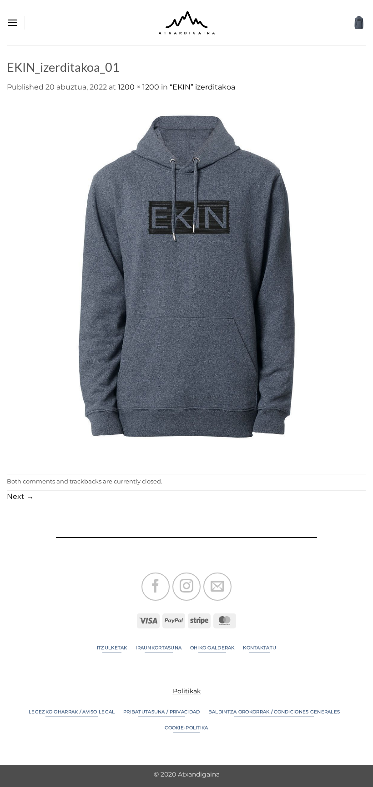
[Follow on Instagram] (186, 587)
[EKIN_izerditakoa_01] (186, 283)
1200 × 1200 (138, 87)
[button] (12, 22)
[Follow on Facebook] (155, 587)
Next (20, 496)
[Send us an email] (217, 587)
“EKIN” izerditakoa (202, 87)
